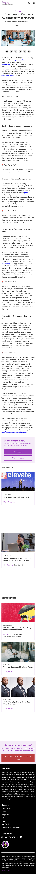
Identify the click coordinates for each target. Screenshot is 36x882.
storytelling (5, 263)
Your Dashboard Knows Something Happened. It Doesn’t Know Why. (17, 559)
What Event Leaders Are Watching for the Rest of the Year (17, 629)
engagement (6, 64)
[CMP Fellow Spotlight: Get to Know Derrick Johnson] (18, 687)
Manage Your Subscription (11, 827)
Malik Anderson (9, 502)
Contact (4, 811)
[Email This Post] (20, 51)
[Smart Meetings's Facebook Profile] (6, 837)
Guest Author (12, 22)
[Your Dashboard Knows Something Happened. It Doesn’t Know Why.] (18, 542)
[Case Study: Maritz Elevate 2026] (18, 481)
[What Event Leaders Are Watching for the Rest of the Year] (18, 612)
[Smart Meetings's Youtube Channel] (14, 837)
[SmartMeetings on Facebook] (6, 51)
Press (3, 821)
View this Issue (18, 458)
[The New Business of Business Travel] (18, 652)
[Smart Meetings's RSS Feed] (20, 837)
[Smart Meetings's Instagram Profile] (9, 837)
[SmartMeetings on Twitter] (11, 51)
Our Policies (5, 824)
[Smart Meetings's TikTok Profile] (17, 837)
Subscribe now (18, 452)
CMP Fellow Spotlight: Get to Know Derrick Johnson (17, 703)
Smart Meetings (7, 3)
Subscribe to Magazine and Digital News (18, 757)
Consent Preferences (7, 870)
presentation (20, 60)
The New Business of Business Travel (17, 667)
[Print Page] (29, 51)
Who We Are (6, 808)
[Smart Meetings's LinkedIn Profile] (2, 837)
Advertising (5, 818)
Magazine (5, 815)
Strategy (18, 11)
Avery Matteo (8, 672)
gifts (26, 192)
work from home (7, 76)
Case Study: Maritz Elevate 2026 (16, 497)
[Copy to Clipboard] (24, 51)
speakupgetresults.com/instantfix (14, 432)
